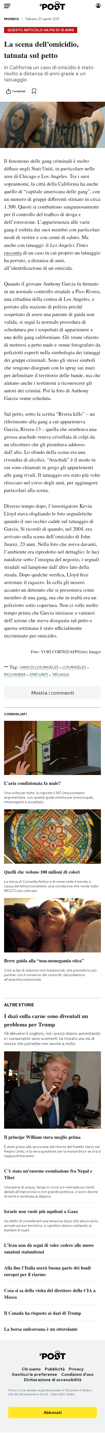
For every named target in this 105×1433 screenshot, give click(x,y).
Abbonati (53, 1412)
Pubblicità (55, 1369)
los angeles (74, 667)
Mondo (11, 19)
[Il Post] (52, 5)
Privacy (76, 1369)
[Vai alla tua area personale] (98, 5)
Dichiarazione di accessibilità (52, 1379)
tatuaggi (60, 674)
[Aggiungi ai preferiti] (34, 91)
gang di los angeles (39, 667)
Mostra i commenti (52, 693)
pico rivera (14, 674)
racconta (13, 252)
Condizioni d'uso (77, 1374)
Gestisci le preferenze (34, 1374)
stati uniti (39, 674)
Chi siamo (31, 1369)
